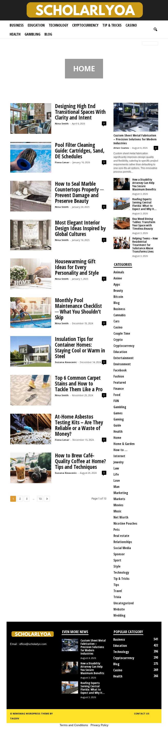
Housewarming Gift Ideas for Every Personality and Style (77, 267)
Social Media (122, 548)
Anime (118, 278)
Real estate (121, 535)
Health (15, 34)
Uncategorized (124, 603)
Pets (117, 529)
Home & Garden (124, 443)
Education (36, 25)
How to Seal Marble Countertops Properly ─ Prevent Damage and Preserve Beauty (79, 192)
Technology (58, 25)
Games (118, 413)
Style (117, 566)
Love (117, 480)
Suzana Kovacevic (66, 362)
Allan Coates (121, 147)
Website (119, 609)
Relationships (123, 542)
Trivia (117, 597)
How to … (120, 450)
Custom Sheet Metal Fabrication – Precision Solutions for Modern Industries (135, 139)
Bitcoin (118, 296)
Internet (119, 456)
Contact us (141, 713)
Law (116, 468)
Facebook (120, 370)
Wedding (119, 615)
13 (40, 498)
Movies (118, 505)
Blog (48, 34)
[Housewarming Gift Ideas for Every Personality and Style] (30, 273)
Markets (119, 499)
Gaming (119, 419)
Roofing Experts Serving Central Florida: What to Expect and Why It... (144, 204)
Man (116, 486)
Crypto (118, 339)
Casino (131, 25)
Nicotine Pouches (125, 523)
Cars (116, 321)
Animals (119, 272)
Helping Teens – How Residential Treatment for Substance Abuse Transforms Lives (145, 244)
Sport (117, 560)
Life (116, 474)
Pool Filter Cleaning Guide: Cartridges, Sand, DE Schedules (79, 150)
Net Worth (121, 517)
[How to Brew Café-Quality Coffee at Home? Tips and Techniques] (30, 468)
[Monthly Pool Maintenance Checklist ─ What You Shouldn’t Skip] (30, 312)
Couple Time (122, 333)
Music (117, 511)
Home (13, 43)
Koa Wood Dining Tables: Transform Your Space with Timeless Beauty (143, 223)
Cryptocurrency (85, 25)
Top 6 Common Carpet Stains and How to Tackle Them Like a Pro (79, 383)
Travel (118, 591)
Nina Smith (62, 123)
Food (117, 394)
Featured (120, 382)
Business (17, 25)
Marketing (121, 493)
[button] (155, 29)
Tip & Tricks (111, 25)
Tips (116, 584)
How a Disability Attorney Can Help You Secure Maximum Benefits (144, 184)
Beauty (118, 290)
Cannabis (120, 315)
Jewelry (119, 462)
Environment (122, 364)
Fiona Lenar (62, 162)
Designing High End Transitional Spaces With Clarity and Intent (80, 111)
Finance (119, 388)
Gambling (32, 34)
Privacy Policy (99, 725)
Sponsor (119, 554)
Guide (117, 425)
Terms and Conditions (74, 725)
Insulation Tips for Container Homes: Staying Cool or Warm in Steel (80, 347)
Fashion (119, 376)
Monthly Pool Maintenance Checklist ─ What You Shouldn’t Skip (78, 308)
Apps (117, 284)
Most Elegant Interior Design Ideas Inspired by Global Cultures (80, 228)
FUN (116, 401)
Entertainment (124, 358)
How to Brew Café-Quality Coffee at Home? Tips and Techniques (80, 461)
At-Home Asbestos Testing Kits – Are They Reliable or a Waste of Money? (79, 425)
